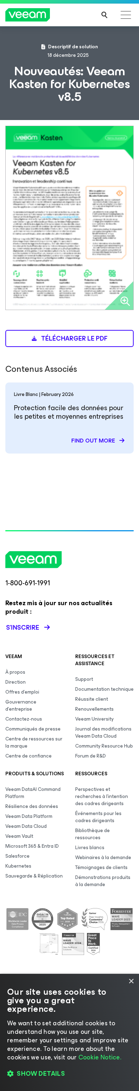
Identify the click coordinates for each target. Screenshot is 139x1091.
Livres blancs (89, 847)
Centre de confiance (28, 756)
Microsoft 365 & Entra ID (32, 846)
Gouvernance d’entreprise (20, 705)
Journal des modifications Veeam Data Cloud (103, 732)
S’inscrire (22, 627)
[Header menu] (126, 15)
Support (84, 679)
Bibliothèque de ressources (92, 834)
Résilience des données (31, 806)
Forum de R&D (90, 756)
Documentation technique (104, 689)
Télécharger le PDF (74, 338)
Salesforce (17, 856)
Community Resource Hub (104, 746)
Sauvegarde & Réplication (34, 876)
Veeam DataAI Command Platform (33, 792)
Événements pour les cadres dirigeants (98, 817)
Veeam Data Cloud (26, 826)
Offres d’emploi (22, 692)
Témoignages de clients (101, 867)
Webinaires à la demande (103, 857)
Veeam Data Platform (28, 816)
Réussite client (91, 699)
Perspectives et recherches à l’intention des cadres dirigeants (101, 796)
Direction (15, 682)
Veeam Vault (19, 836)
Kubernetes (18, 866)
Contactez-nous (23, 719)
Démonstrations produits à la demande (102, 881)
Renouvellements (94, 709)
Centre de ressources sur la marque (33, 742)
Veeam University (94, 719)
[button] (69, 1074)
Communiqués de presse (33, 729)
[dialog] (69, 1032)
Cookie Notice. (99, 1057)
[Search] (104, 15)
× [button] (131, 981)
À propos (15, 672)
